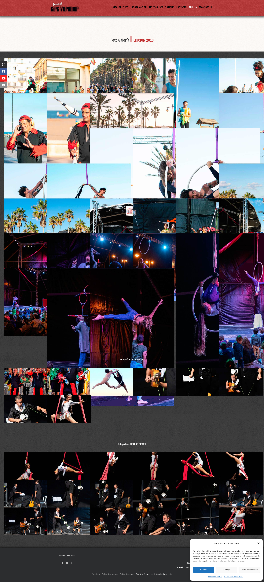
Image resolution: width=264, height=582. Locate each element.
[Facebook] (63, 563)
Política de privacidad (110, 574)
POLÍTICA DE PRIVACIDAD (233, 576)
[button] (258, 543)
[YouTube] (67, 563)
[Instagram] (71, 563)
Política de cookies (215, 576)
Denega (226, 570)
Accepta (203, 570)
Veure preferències (249, 570)
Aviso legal (96, 574)
